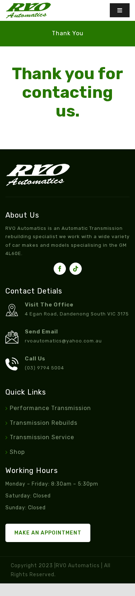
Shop (17, 452)
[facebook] (60, 269)
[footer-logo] (37, 166)
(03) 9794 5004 (44, 367)
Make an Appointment (47, 533)
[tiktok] (75, 269)
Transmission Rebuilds (43, 422)
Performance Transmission (50, 408)
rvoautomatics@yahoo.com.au (63, 341)
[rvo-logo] (28, 5)
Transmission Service (42, 437)
